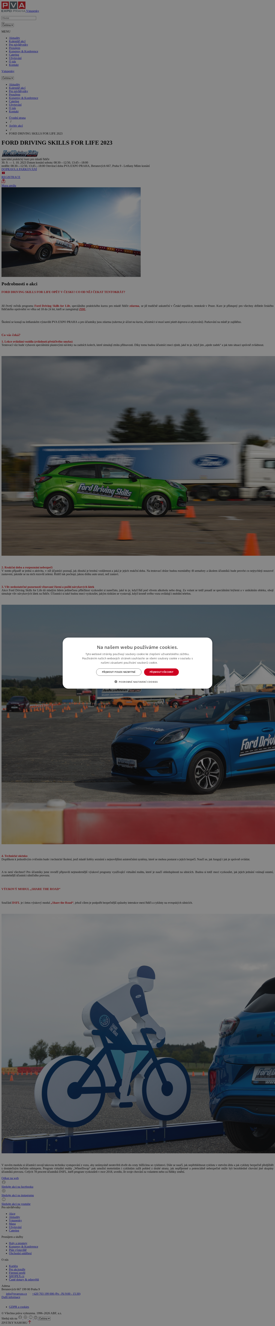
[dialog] (137, 663)
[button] (137, 681)
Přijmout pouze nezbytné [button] (119, 672)
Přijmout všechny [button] (161, 672)
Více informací (166, 662)
